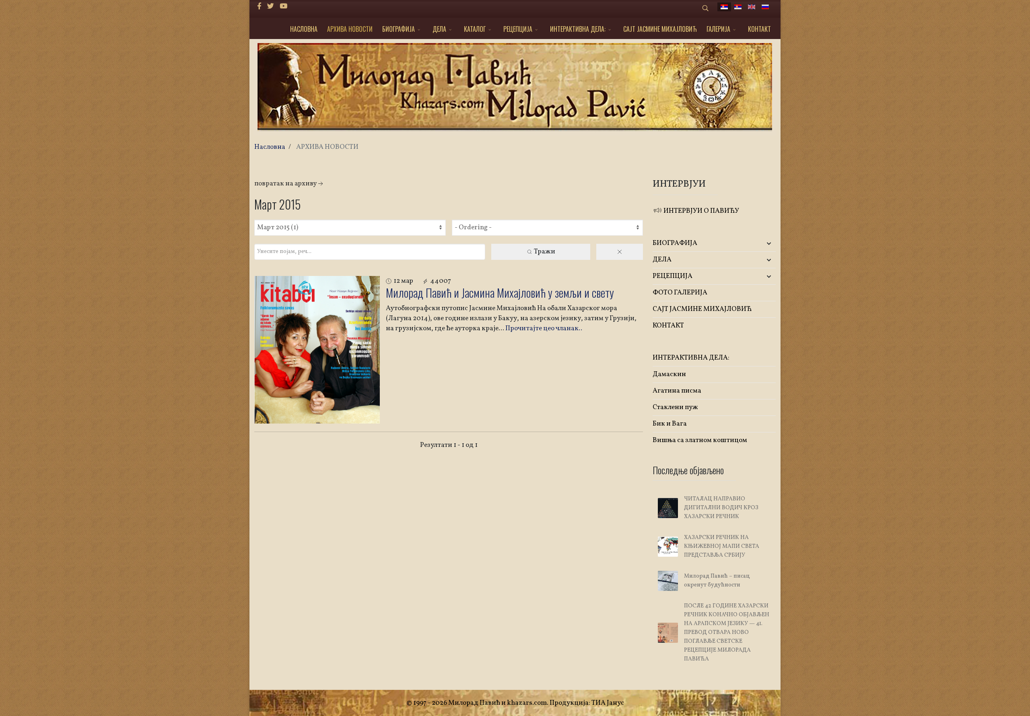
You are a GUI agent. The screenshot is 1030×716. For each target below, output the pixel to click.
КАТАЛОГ (475, 29)
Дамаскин (669, 374)
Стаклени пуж (675, 407)
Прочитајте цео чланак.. (543, 328)
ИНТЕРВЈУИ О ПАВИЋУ (700, 211)
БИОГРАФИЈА (398, 29)
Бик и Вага (670, 423)
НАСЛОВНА (303, 29)
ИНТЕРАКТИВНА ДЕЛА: (578, 29)
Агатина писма (677, 390)
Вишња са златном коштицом (700, 440)
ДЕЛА (439, 29)
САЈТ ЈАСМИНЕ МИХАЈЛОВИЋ (660, 29)
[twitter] (270, 6)
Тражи (544, 251)
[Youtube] (283, 6)
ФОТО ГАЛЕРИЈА (680, 292)
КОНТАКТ (759, 29)
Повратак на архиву (285, 183)
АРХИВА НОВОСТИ (350, 29)
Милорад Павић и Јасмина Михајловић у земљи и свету (500, 292)
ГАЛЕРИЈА (718, 29)
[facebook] (259, 6)
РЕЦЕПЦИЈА (517, 29)
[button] (755, 243)
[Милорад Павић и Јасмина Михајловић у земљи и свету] (317, 350)
